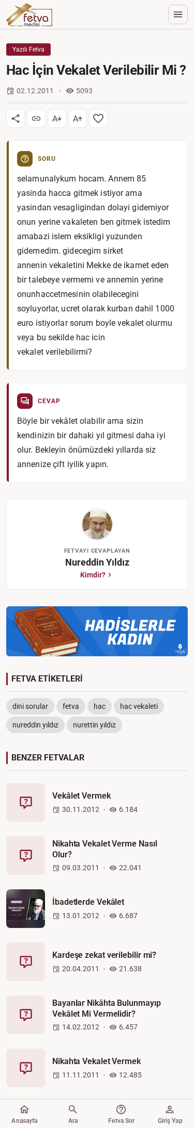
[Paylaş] (15, 118)
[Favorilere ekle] (98, 118)
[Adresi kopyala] (36, 118)
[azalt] (57, 118)
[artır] (77, 118)
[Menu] (178, 14)
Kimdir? (93, 575)
